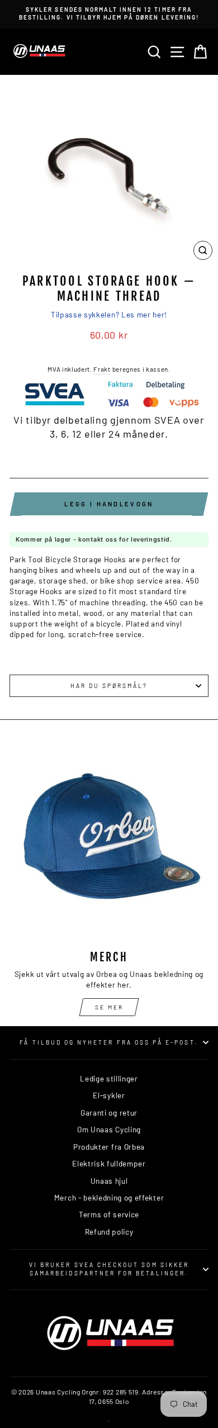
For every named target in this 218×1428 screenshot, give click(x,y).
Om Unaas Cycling (109, 1129)
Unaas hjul (109, 1180)
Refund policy (109, 1231)
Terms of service (109, 1214)
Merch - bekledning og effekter (109, 1197)
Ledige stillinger (109, 1078)
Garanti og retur (109, 1112)
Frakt (101, 369)
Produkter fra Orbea (109, 1146)
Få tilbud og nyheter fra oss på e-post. (109, 1042)
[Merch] (109, 841)
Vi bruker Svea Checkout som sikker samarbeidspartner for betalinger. (109, 1268)
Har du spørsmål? (109, 685)
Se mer (109, 1007)
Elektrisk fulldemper (109, 1163)
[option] (109, 14)
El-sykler (109, 1095)
